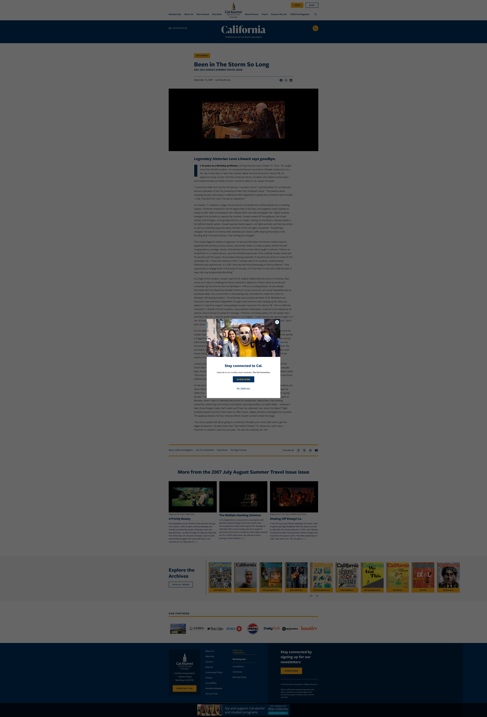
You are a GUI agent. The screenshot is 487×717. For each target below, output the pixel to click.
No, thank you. (243, 388)
